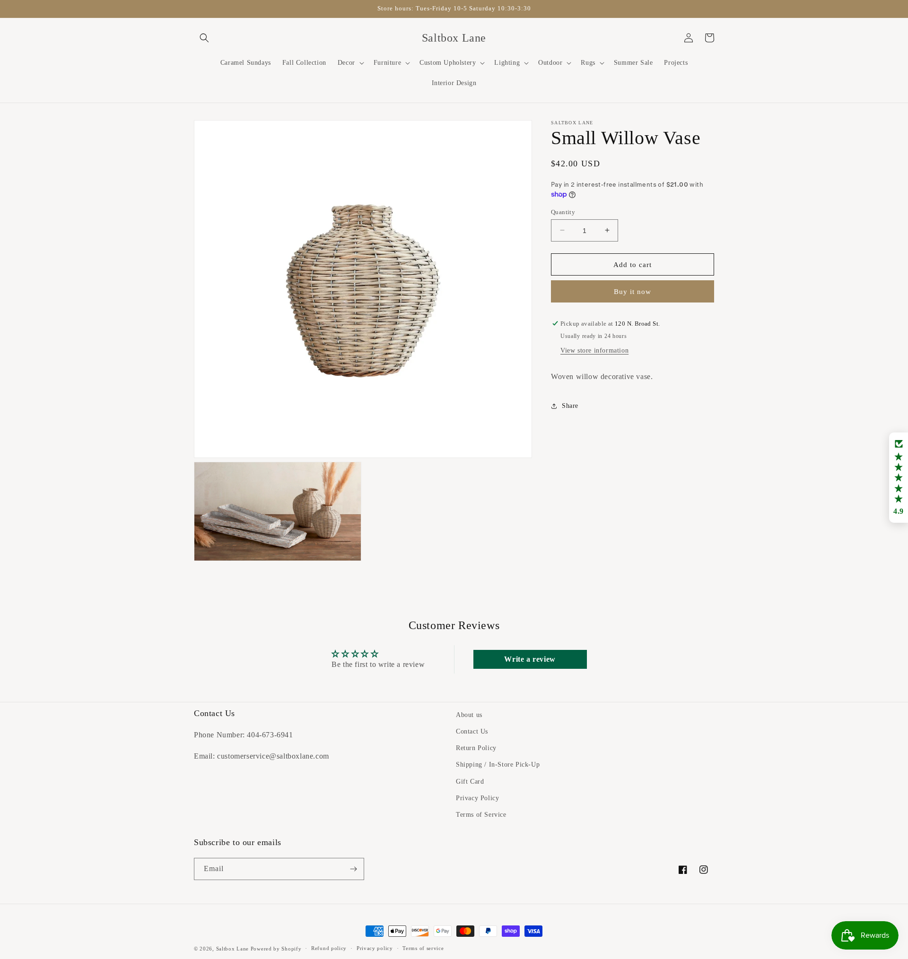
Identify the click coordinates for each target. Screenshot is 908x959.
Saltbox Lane (232, 948)
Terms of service (423, 948)
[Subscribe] (353, 869)
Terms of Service (481, 814)
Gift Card (470, 781)
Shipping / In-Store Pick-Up (498, 764)
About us (469, 714)
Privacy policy (375, 948)
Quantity (563, 211)
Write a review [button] (529, 659)
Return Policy (476, 748)
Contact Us (472, 731)
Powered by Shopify (276, 948)
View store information (594, 350)
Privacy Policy (477, 798)
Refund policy (329, 948)
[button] (204, 37)
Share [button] (570, 405)
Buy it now (632, 291)
